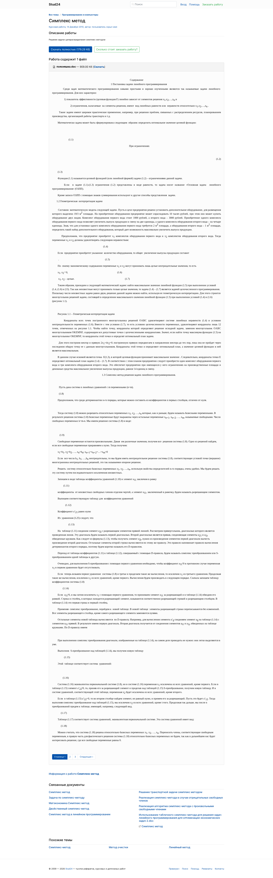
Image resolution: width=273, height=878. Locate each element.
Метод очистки (118, 847)
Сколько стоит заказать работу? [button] (116, 49)
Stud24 (68, 869)
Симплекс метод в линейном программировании (79, 814)
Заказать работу (212, 4)
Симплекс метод (59, 792)
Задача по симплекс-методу (67, 797)
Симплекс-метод (59, 847)
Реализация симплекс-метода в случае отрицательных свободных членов (181, 799)
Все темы (54, 15)
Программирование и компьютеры (80, 15)
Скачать (99, 66)
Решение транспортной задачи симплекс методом (170, 792)
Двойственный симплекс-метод (69, 808)
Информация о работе (74, 773)
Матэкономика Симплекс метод (69, 803)
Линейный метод (179, 847)
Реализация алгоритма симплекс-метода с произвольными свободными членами (176, 807)
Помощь (194, 4)
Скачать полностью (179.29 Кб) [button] (70, 49)
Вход (183, 4)
